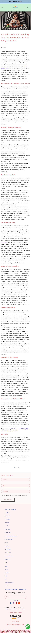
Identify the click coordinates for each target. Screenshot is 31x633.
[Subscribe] (24, 596)
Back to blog (17, 467)
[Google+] (13, 603)
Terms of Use (15, 609)
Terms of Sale (21, 609)
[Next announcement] (28, 1)
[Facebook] (10, 603)
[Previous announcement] (2, 1)
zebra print (4, 242)
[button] (2, 7)
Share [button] (4, 47)
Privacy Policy (8, 609)
